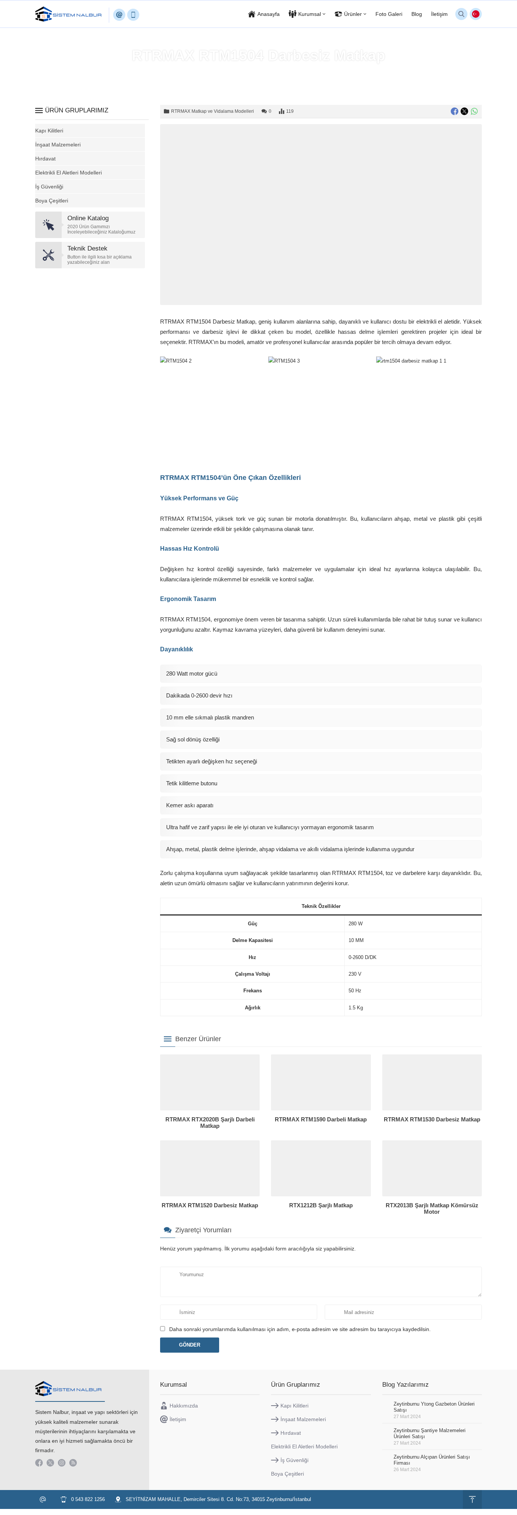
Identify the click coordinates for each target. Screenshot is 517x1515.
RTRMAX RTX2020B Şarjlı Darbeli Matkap (210, 1122)
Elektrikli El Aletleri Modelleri (233, 72)
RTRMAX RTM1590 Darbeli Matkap (321, 1119)
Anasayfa (159, 72)
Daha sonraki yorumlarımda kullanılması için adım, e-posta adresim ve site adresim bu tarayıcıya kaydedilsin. (300, 1329)
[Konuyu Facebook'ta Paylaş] (454, 111)
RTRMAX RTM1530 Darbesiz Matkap (432, 1119)
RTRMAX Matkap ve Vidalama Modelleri (321, 72)
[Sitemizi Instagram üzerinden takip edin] (61, 1463)
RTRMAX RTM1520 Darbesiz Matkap (210, 1205)
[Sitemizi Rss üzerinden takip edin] (73, 1463)
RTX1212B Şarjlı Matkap (321, 1205)
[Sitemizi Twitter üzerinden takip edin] (50, 1463)
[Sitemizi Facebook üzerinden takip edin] (39, 1463)
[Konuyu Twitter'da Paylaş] (464, 111)
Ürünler (185, 72)
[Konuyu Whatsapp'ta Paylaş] (474, 111)
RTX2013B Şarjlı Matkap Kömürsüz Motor (432, 1208)
